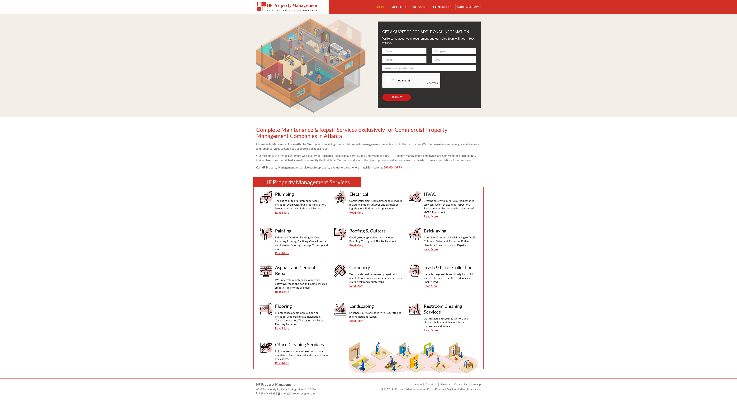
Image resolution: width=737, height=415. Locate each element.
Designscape (473, 389)
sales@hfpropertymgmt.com (297, 393)
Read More (282, 212)
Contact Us (442, 7)
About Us (399, 7)
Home (381, 7)
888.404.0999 (469, 7)
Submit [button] (397, 97)
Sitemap (476, 384)
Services (420, 7)
